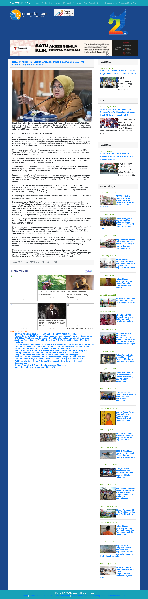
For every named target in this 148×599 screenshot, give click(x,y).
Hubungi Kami (111, 3)
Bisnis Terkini (89, 3)
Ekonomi (67, 3)
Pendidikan (77, 3)
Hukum (51, 3)
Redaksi (100, 3)
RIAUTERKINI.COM (20, 3)
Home (37, 3)
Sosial (59, 3)
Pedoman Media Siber (128, 3)
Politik (44, 3)
